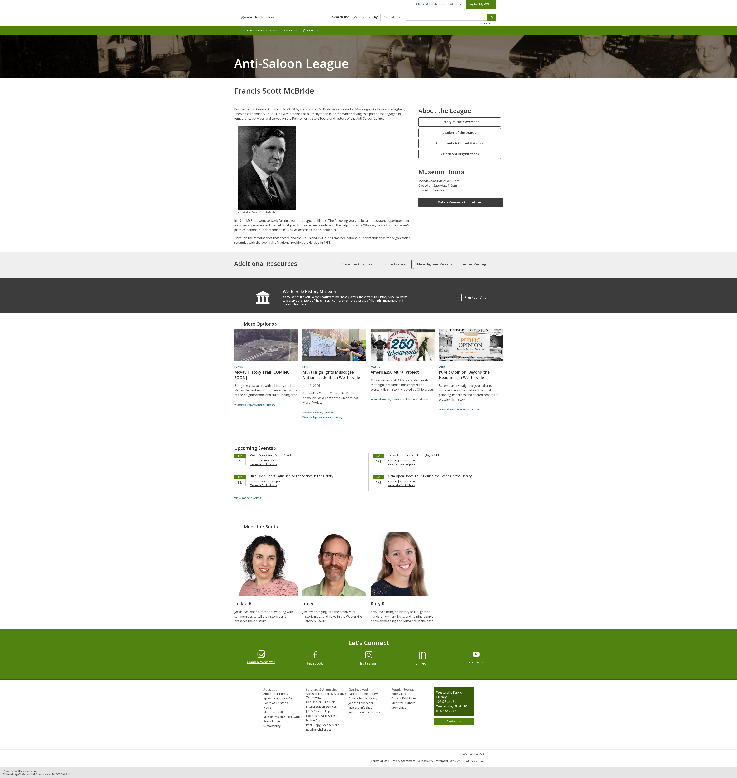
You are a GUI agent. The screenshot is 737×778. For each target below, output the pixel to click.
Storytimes (398, 707)
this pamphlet (326, 230)
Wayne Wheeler (364, 225)
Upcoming (253, 448)
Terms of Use (380, 761)
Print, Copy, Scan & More (322, 725)
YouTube (476, 662)
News (305, 366)
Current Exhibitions (403, 698)
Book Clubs (398, 693)
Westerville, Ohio (474, 754)
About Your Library (275, 693)
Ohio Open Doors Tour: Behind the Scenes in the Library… (293, 476)
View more (247, 498)
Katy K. (378, 603)
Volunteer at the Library (364, 712)
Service (238, 366)
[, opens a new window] (315, 658)
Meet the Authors (403, 703)
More (259, 324)
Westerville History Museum (249, 405)
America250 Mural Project (395, 372)
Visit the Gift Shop (360, 707)
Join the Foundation (361, 703)
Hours (267, 707)
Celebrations (410, 399)
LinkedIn (422, 663)
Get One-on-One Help (320, 702)
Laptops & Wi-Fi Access (321, 716)
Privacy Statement (403, 761)
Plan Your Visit (475, 297)
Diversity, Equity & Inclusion (317, 417)
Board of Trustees (275, 703)
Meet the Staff (273, 712)
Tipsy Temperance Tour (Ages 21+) (414, 455)
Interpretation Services (321, 706)
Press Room (271, 721)
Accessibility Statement (432, 761)
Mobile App (313, 720)
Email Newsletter (261, 662)
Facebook (315, 663)
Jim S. (308, 603)
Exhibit (443, 366)
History (271, 405)
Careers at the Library (363, 693)
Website (375, 366)
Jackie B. (243, 603)
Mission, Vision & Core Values (282, 717)
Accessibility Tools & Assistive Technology (326, 695)
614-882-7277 (446, 711)
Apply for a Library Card (279, 698)
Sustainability (272, 726)
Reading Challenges (319, 729)
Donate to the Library (363, 698)
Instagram (368, 663)
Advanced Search (486, 23)
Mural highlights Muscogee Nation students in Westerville (331, 375)
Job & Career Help (318, 711)
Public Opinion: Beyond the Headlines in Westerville (464, 375)
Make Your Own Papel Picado (271, 455)
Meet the (260, 526)
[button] (429, 4)
